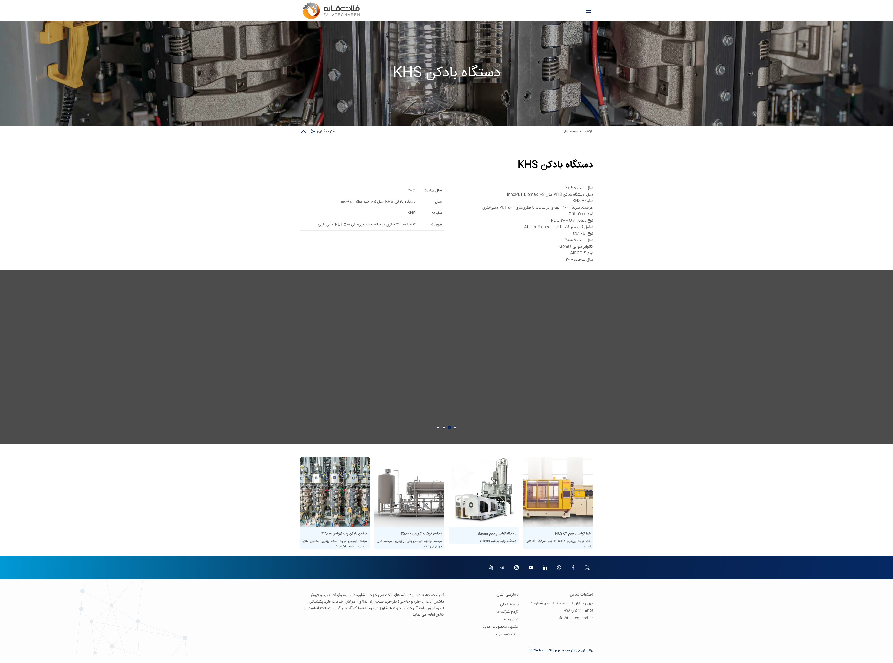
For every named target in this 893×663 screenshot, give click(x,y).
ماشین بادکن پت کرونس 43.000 (344, 533)
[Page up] (303, 131)
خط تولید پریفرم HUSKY (573, 533)
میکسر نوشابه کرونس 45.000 (421, 533)
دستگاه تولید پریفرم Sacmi (497, 533)
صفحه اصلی (509, 604)
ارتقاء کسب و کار (506, 634)
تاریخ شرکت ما (507, 612)
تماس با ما (511, 619)
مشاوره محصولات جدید (501, 627)
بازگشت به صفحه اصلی (578, 131)
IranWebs (535, 650)
